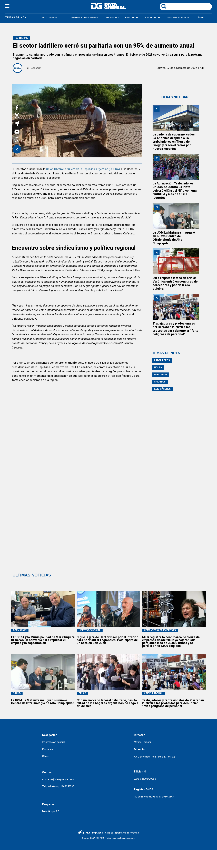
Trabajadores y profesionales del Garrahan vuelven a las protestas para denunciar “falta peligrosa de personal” (175, 329)
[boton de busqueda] (164, 6)
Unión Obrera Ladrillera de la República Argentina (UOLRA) (82, 169)
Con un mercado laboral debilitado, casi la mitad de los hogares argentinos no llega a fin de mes (107, 703)
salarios (160, 381)
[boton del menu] (7, 6)
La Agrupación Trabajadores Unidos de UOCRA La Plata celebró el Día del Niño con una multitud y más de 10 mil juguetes (175, 190)
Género (46, 756)
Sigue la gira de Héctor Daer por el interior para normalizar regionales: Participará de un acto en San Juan (107, 640)
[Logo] (108, 8)
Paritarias (160, 374)
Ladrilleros (162, 360)
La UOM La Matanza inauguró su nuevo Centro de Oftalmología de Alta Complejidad (174, 238)
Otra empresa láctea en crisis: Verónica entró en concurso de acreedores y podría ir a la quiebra (175, 283)
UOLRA (158, 367)
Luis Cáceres (162, 389)
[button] (16, 108)
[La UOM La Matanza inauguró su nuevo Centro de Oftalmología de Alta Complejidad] (176, 216)
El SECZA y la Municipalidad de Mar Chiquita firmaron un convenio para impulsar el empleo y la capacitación (43, 640)
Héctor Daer (47, 17)
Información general (53, 742)
